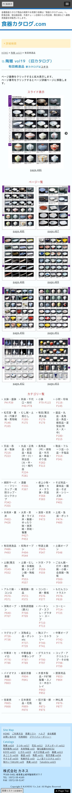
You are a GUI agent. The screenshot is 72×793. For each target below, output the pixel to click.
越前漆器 (26, 676)
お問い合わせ (9, 736)
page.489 (53, 282)
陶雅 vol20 (8, 745)
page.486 (36, 170)
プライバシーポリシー (40, 736)
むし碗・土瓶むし (27, 417)
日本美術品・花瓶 (26, 704)
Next (66, 133)
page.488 (18, 282)
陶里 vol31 (38, 755)
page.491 (53, 332)
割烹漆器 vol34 (53, 755)
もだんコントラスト (62, 594)
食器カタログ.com (24, 24)
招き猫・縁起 (44, 704)
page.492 (18, 383)
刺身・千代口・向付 (27, 402)
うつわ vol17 (22, 745)
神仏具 (59, 703)
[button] (67, 4)
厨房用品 (61, 676)
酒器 (25, 486)
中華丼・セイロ (10, 658)
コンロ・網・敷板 (43, 594)
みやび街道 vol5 (41, 752)
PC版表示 (7, 4)
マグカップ (10, 636)
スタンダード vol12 (55, 745)
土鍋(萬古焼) (9, 567)
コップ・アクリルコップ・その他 (62, 659)
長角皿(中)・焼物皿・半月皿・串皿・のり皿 (45, 455)
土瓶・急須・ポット (62, 517)
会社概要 (51, 733)
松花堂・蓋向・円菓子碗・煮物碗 (10, 419)
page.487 (53, 231)
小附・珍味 (62, 402)
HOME (5, 52)
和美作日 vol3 (28, 758)
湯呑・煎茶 (44, 516)
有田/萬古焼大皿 (43, 417)
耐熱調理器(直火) (27, 611)
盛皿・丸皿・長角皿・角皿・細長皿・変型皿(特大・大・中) (62, 426)
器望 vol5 (25, 755)
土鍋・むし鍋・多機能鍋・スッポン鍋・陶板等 (27, 572)
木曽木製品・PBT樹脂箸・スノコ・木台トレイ (45, 683)
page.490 (18, 332)
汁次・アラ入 (44, 567)
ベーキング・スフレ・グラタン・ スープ (45, 616)
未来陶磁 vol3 (28, 748)
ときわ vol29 (24, 752)
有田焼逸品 (10, 549)
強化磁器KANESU (46, 748)
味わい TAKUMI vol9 (13, 762)
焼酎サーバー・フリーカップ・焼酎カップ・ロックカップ (10, 494)
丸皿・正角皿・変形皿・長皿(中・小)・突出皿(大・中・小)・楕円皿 (27, 460)
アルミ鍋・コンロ (10, 594)
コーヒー (61, 609)
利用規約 (23, 736)
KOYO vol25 (9, 752)
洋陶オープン (10, 611)
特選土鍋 (43, 549)
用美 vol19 (31, 762)
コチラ (44, 66)
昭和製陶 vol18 (10, 748)
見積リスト (30, 733)
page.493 (53, 383)
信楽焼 (8, 703)
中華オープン (62, 637)
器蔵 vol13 (57, 752)
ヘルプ (42, 733)
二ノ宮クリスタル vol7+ (49, 758)
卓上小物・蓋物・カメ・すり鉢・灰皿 (44, 491)
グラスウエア (44, 658)
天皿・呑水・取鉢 (9, 451)
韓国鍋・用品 (27, 594)
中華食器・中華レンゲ (27, 658)
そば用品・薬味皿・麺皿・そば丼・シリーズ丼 (62, 492)
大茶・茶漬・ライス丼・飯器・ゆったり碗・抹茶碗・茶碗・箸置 (27, 525)
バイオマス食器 (10, 678)
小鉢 (44, 400)
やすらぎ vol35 (10, 758)
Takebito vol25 (48, 762)
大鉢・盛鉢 (10, 400)
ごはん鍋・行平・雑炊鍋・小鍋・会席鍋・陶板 (62, 572)
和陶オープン (27, 550)
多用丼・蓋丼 (10, 517)
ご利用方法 (17, 733)
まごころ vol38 (10, 755)
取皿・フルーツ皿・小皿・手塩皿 (62, 452)
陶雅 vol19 (16, 52)
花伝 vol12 (37, 745)
